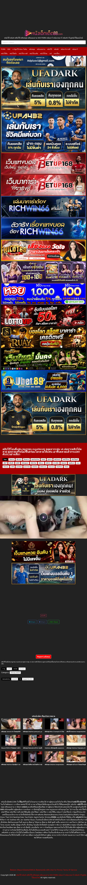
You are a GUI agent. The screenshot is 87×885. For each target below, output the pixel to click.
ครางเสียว (56, 463)
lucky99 (14, 679)
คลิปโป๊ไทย (66, 459)
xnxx (78, 463)
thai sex (6, 466)
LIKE (44, 615)
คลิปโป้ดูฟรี (75, 459)
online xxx (43, 466)
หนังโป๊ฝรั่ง (13, 53)
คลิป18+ (48, 463)
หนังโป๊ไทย (43, 53)
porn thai (27, 466)
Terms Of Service (70, 870)
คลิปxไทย (33, 463)
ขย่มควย (63, 463)
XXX (8, 49)
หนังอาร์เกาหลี (65, 49)
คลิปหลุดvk (25, 463)
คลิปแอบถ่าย (41, 49)
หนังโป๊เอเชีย (34, 53)
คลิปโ (5, 463)
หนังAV (56, 49)
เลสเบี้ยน (57, 53)
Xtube (66, 466)
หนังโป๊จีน (4, 53)
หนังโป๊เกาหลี (23, 53)
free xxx (51, 466)
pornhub (19, 466)
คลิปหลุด (32, 49)
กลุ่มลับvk (71, 463)
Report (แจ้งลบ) (43, 657)
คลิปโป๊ (49, 49)
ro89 (12, 466)
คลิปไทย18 (57, 459)
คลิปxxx (41, 463)
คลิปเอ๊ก (11, 463)
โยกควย (11, 459)
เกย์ (50, 53)
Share (32, 622)
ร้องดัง (43, 459)
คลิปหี (17, 463)
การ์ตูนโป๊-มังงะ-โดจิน (19, 49)
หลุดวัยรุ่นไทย (35, 459)
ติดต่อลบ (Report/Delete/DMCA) (22, 870)
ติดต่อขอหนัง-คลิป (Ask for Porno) (49, 870)
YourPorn (59, 466)
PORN (3, 49)
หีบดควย (26, 459)
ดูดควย (50, 459)
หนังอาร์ (75, 49)
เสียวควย (18, 459)
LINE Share (53, 622)
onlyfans (35, 466)
